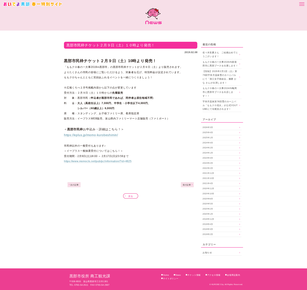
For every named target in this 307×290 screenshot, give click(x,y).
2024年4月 (208, 143)
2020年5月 (208, 204)
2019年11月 (208, 219)
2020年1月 (208, 214)
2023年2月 (208, 163)
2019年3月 (208, 229)
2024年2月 (208, 148)
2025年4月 (208, 132)
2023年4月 (208, 158)
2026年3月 (208, 127)
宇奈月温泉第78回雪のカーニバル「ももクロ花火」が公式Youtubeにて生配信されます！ (220, 105)
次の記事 (74, 185)
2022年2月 (208, 168)
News (178, 275)
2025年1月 (208, 138)
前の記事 (187, 185)
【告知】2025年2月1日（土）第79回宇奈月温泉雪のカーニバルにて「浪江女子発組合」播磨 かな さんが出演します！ (220, 77)
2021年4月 (208, 183)
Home (166, 275)
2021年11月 (208, 173)
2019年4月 (208, 224)
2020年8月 (208, 199)
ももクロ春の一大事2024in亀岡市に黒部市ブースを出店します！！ (220, 92)
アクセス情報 (213, 275)
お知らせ (207, 252)
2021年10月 (208, 178)
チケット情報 (194, 275)
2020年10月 (208, 194)
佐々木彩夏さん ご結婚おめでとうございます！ (220, 54)
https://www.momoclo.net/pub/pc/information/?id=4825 (98, 161)
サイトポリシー (170, 278)
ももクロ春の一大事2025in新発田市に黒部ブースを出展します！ (220, 64)
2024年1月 (208, 153)
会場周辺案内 (233, 275)
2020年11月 (208, 188)
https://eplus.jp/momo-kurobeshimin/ (91, 135)
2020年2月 (208, 209)
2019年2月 (208, 234)
